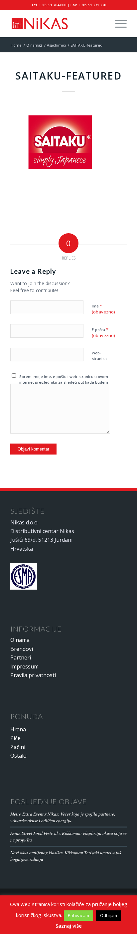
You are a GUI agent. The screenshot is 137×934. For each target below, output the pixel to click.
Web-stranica (99, 355)
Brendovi (21, 649)
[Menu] (117, 23)
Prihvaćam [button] (78, 915)
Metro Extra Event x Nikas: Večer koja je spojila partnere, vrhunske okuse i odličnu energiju (62, 817)
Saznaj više (69, 925)
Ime (103, 309)
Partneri (20, 657)
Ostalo (18, 755)
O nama (20, 640)
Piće (15, 738)
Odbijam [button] (108, 915)
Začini (17, 747)
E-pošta (103, 332)
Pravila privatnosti (33, 675)
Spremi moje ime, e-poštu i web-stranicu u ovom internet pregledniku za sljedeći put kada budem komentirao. (63, 382)
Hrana (18, 729)
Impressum (24, 666)
